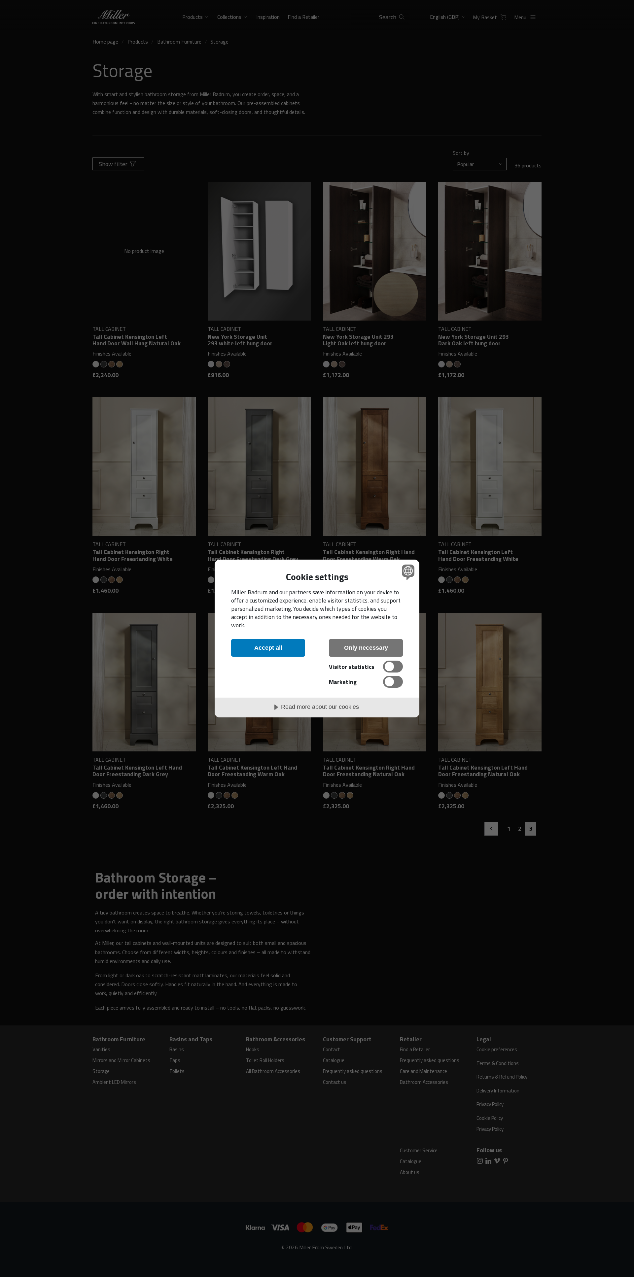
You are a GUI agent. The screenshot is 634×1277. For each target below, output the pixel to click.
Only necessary (366, 647)
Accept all (268, 647)
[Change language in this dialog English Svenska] (407, 572)
